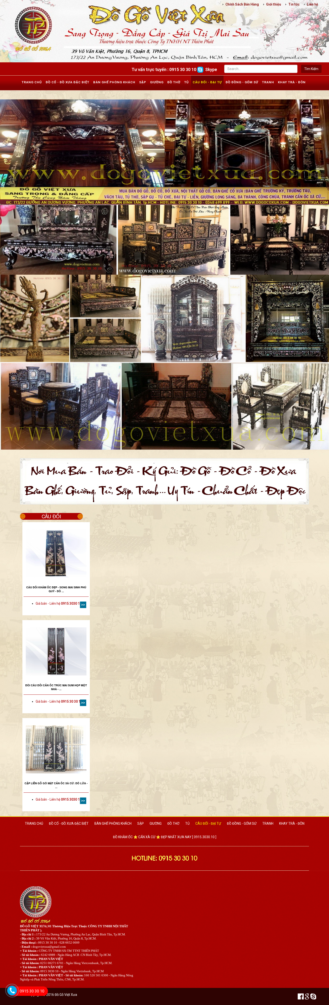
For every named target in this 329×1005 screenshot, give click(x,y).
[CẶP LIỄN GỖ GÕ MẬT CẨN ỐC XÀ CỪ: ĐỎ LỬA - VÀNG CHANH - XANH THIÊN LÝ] (56, 749)
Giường (157, 82)
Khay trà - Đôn (292, 82)
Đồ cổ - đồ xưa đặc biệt (67, 82)
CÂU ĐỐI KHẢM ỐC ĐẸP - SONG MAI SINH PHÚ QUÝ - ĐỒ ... (56, 589)
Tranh (268, 82)
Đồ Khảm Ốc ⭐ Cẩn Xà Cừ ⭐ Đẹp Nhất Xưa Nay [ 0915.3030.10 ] (164, 837)
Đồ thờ (173, 82)
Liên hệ (312, 4)
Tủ (186, 82)
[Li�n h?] (9, 997)
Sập (142, 82)
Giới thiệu (273, 4)
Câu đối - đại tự (207, 82)
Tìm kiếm (311, 69)
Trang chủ (32, 82)
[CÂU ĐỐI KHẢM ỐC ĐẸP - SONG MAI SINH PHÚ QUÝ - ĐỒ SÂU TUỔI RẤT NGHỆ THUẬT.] (56, 553)
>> (83, 605)
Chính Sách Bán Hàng (242, 4)
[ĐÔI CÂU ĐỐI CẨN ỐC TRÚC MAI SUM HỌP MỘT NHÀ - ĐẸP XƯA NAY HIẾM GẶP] (56, 651)
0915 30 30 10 (32, 991)
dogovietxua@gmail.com (49, 946)
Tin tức (294, 4)
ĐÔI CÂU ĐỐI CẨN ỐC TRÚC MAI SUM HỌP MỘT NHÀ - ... (56, 687)
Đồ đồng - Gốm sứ (242, 82)
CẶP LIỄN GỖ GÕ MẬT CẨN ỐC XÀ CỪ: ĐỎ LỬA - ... (56, 785)
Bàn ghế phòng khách (114, 82)
